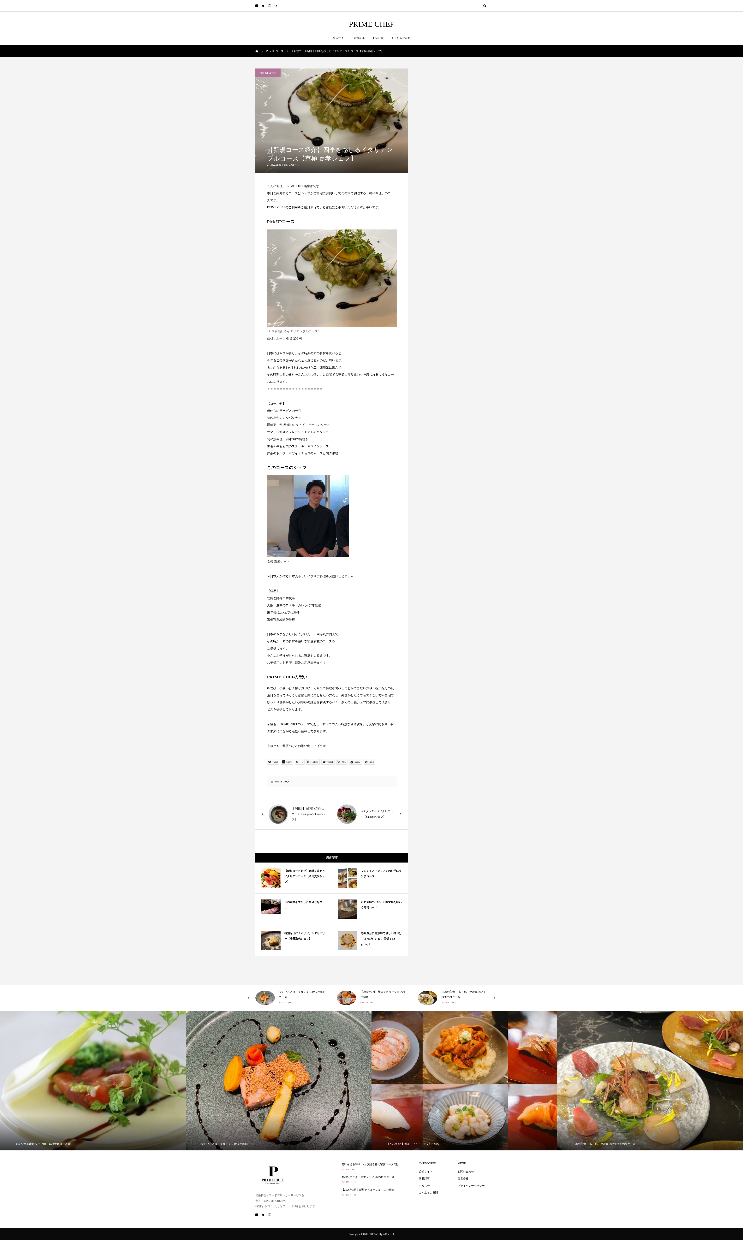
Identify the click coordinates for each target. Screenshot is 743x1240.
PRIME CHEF (371, 24)
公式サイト (339, 38)
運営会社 (463, 1178)
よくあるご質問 (400, 38)
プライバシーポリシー (471, 1185)
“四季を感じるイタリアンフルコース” (293, 331)
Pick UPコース (268, 72)
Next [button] (494, 998)
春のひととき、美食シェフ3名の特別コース (368, 1177)
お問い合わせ (466, 1171)
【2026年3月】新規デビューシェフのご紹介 (368, 1189)
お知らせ (378, 38)
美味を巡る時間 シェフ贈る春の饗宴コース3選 (370, 1164)
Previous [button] (249, 998)
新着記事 (359, 38)
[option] (290, 998)
